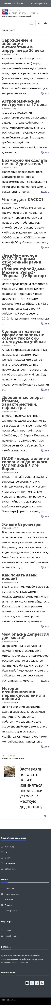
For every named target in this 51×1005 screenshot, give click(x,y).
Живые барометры (22, 524)
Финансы (9, 899)
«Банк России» (11, 936)
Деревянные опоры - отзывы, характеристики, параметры (23, 402)
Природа (8, 905)
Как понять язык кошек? (19, 576)
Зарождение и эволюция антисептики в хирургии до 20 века (23, 45)
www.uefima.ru (14, 10)
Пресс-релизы (11, 910)
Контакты (7, 3)
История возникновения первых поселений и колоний (23, 693)
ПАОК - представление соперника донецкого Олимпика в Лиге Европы (25, 463)
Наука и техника (12, 894)
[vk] (32, 983)
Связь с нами (10, 869)
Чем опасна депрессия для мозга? (25, 635)
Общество (9, 888)
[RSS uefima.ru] (42, 983)
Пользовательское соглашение (15, 962)
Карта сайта (10, 863)
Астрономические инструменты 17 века (24, 102)
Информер (9, 846)
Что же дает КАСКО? (22, 199)
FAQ (22, 3)
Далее (45, 93)
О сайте (16, 3)
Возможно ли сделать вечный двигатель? (25, 161)
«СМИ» (8, 930)
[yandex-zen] (27, 983)
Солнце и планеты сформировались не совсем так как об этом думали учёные (24, 336)
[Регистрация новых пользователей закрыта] (45, 23)
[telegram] (37, 983)
